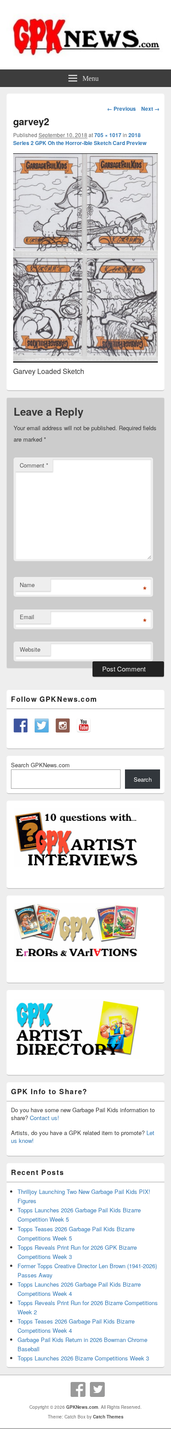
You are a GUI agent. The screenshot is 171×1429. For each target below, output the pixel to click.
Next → (150, 108)
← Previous (121, 108)
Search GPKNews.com (40, 765)
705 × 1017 (107, 135)
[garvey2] (85, 360)
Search (143, 779)
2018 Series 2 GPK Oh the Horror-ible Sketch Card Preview (79, 139)
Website (30, 649)
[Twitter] (97, 1389)
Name (27, 584)
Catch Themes (108, 1417)
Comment (34, 465)
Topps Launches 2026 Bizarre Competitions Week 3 (83, 1358)
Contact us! (44, 1117)
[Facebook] (78, 1389)
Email (27, 617)
